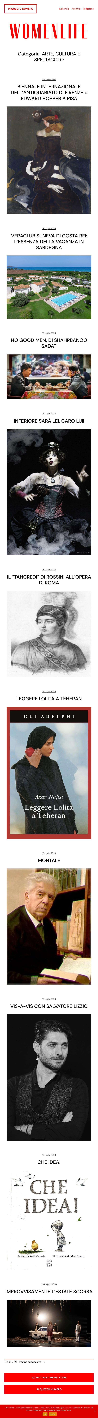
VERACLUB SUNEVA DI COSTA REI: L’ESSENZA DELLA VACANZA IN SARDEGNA (49, 241)
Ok (45, 1414)
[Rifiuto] (95, 1411)
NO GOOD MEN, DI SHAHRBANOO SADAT (49, 343)
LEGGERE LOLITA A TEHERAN (49, 699)
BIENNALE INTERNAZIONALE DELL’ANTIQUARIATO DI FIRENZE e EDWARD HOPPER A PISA (49, 92)
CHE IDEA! (49, 1162)
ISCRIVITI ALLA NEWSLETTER (49, 1377)
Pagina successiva (32, 1362)
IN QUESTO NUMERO (20, 8)
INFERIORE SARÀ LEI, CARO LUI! (49, 421)
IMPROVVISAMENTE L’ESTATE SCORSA (49, 1292)
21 (15, 1362)
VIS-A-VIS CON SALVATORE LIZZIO (49, 1006)
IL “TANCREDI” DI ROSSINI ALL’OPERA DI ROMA (49, 580)
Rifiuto (52, 1414)
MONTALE (49, 860)
